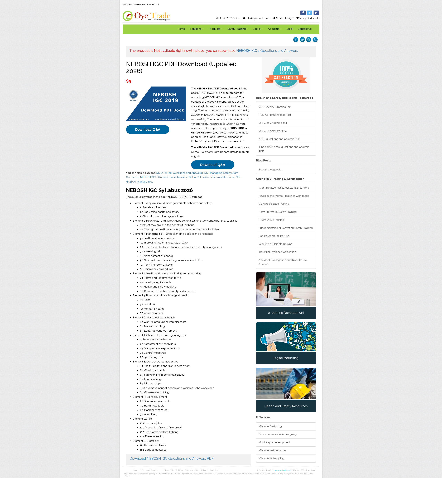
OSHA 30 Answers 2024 (273, 123)
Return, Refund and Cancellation (192, 470)
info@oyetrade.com (258, 18)
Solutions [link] (196, 28)
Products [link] (215, 28)
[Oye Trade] (147, 16)
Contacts (213, 470)
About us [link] (274, 28)
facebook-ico (296, 39)
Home (181, 28)
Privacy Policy (169, 470)
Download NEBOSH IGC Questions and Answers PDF (172, 458)
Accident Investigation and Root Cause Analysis (283, 262)
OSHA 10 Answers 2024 (273, 130)
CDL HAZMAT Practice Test (275, 106)
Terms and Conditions (151, 470)
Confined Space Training (274, 203)
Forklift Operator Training (274, 235)
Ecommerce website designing (278, 434)
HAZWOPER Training (271, 219)
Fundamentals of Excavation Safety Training (286, 228)
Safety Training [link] (237, 28)
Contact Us (304, 28)
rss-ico (315, 39)
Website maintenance (272, 450)
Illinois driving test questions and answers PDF (284, 149)
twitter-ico (302, 39)
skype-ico (308, 39)
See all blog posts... (271, 169)
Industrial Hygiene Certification (277, 252)
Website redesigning (271, 458)
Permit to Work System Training (278, 211)
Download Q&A (147, 129)
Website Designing (270, 426)
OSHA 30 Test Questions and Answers (179, 172)
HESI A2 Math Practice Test (275, 114)
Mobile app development (274, 442)
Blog (289, 28)
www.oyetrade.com (282, 470)
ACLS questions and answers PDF (279, 139)
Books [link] (257, 28)
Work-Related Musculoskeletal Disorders (284, 187)
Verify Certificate (309, 18)
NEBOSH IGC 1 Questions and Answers (267, 51)
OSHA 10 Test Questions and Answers (211, 177)
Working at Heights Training (275, 244)
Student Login (285, 18)
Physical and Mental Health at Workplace (284, 195)
